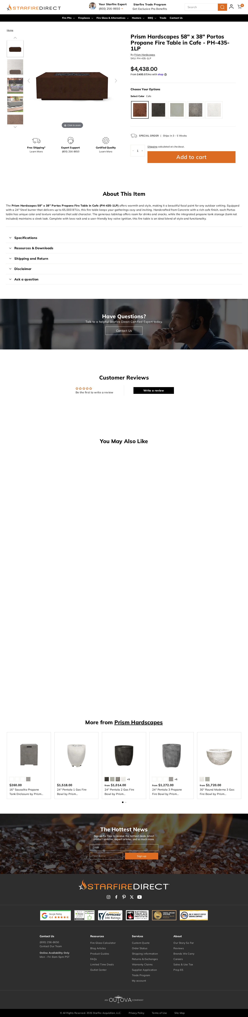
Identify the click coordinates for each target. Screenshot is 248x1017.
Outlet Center (98, 969)
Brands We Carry (183, 953)
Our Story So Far (183, 942)
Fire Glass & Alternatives (111, 17)
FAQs (93, 959)
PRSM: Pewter (195, 110)
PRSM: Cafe (140, 110)
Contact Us (176, 17)
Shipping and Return (31, 258)
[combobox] (206, 7)
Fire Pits (67, 17)
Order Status (139, 948)
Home (10, 30)
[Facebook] (116, 897)
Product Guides (99, 953)
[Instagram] (108, 897)
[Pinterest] (124, 897)
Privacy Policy (136, 1012)
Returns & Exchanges (145, 959)
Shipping (152, 146)
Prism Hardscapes (144, 54)
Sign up (141, 856)
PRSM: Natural (177, 110)
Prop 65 (178, 969)
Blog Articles (98, 948)
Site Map (179, 1012)
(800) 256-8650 (49, 942)
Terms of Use (159, 1012)
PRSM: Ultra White (214, 110)
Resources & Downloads (33, 248)
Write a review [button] (153, 390)
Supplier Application (144, 969)
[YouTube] (139, 897)
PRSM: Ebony (158, 110)
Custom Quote (141, 942)
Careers (178, 959)
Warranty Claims (142, 964)
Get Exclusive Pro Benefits (150, 8)
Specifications (25, 238)
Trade (163, 17)
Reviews (178, 948)
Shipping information (145, 953)
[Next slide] (116, 80)
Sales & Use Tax (183, 964)
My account (139, 980)
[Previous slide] (28, 80)
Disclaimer (23, 269)
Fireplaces (84, 17)
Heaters (137, 17)
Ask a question (26, 279)
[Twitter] (132, 897)
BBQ (151, 17)
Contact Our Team (51, 946)
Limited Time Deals (102, 964)
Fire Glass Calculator (103, 942)
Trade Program (141, 975)
